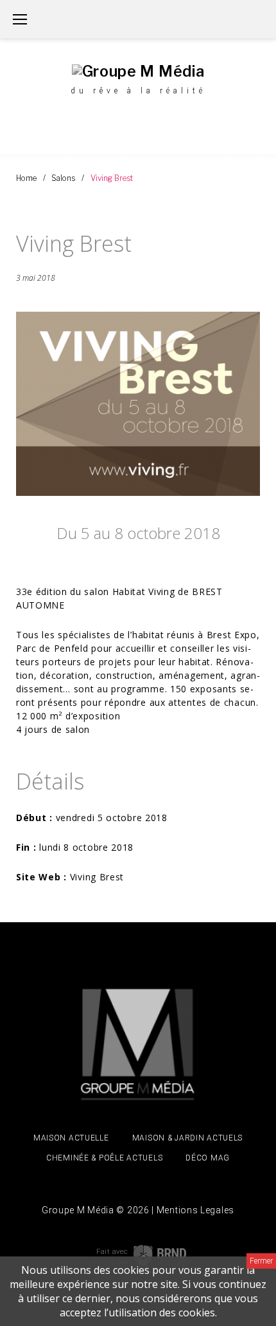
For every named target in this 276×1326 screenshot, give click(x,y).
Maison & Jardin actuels (187, 1137)
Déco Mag (207, 1157)
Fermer (261, 1260)
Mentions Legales (195, 1210)
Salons (63, 178)
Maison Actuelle (71, 1137)
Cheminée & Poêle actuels (104, 1157)
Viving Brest (97, 877)
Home (26, 178)
